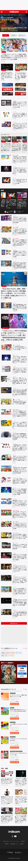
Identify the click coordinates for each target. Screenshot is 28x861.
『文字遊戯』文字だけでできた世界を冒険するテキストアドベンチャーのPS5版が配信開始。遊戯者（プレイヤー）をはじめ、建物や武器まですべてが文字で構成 (20, 602)
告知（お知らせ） (16, 510)
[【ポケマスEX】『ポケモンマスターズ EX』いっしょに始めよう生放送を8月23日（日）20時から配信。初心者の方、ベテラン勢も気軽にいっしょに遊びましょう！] (6, 513)
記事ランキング (22, 35)
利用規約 (23, 841)
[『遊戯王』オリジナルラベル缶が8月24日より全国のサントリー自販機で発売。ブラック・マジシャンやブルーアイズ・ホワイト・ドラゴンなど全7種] (6, 103)
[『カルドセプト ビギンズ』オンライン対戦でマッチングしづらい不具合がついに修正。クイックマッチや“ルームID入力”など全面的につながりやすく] (6, 567)
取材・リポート (5, 328)
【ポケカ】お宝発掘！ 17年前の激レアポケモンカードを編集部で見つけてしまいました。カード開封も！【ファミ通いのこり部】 (20, 536)
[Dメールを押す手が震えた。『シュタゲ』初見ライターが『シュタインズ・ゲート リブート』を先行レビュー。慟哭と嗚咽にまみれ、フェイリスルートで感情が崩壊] (6, 139)
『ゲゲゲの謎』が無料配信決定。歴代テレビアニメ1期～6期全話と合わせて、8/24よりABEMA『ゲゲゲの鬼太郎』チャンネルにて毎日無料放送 (20, 436)
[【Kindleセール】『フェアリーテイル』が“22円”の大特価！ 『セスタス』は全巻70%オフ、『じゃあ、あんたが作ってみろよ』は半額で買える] (21, 792)
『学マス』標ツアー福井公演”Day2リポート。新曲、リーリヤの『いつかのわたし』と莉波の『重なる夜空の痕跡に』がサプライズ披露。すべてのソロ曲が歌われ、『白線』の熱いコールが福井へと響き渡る (20, 359)
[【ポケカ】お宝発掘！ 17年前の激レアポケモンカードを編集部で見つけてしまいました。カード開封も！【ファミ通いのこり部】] (6, 535)
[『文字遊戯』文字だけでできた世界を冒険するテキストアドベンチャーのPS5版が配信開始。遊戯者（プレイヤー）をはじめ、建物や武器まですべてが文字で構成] (6, 601)
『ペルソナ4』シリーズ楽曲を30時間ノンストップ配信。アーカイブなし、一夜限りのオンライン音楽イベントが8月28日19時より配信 (20, 425)
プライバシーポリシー (15, 841)
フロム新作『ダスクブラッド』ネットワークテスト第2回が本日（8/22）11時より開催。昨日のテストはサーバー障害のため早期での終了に (20, 170)
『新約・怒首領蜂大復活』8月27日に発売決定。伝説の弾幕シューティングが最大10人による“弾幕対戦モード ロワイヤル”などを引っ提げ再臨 (20, 307)
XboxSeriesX (11, 655)
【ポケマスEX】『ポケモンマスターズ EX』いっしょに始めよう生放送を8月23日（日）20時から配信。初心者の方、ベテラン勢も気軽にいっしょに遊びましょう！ (20, 514)
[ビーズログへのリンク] (18, 852)
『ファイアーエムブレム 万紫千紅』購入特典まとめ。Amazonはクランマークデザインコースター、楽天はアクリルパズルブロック (7, 781)
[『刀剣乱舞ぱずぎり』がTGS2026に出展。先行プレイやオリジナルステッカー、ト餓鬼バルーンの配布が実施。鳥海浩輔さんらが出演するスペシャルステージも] (6, 446)
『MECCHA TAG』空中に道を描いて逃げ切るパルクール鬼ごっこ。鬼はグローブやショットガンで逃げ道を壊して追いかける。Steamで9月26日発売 (20, 470)
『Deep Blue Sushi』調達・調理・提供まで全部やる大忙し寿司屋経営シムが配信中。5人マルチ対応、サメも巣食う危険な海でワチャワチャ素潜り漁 (14, 293)
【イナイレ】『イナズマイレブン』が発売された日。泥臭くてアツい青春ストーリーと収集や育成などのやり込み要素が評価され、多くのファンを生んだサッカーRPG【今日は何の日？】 (20, 231)
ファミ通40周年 (17, 345)
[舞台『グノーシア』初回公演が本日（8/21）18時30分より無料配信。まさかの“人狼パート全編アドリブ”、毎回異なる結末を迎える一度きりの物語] (6, 490)
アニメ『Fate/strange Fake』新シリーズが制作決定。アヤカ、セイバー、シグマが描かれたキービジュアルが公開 (20, 181)
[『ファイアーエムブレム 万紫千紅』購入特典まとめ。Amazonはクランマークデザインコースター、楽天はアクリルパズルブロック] (7, 773)
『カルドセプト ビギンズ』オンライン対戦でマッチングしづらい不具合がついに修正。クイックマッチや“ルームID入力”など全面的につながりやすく (20, 568)
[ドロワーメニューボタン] (1, 11)
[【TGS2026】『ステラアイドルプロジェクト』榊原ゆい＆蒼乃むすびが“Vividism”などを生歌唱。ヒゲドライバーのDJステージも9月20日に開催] (22, 195)
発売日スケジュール (23, 15)
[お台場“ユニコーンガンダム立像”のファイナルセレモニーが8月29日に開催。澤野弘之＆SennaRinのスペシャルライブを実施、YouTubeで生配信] (6, 555)
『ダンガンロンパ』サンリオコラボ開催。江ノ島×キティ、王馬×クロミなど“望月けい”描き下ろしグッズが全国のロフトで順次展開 (20, 370)
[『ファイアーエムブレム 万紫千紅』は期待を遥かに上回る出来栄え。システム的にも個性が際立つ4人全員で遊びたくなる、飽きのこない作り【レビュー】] (7, 810)
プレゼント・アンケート (17, 477)
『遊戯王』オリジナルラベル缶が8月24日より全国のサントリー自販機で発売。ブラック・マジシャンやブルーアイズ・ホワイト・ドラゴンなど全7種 (20, 104)
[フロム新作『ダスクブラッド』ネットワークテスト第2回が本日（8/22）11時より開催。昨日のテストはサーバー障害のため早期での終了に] (6, 169)
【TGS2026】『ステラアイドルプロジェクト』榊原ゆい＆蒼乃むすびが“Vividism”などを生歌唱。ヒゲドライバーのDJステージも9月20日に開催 (22, 203)
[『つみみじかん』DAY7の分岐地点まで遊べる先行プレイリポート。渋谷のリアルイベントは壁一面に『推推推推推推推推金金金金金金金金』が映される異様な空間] (14, 321)
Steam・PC (4, 655)
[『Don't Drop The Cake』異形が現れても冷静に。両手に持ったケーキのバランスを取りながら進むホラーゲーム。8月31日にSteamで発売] (7, 67)
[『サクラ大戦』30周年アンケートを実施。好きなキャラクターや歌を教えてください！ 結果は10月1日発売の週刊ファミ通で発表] (6, 480)
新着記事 (13, 35)
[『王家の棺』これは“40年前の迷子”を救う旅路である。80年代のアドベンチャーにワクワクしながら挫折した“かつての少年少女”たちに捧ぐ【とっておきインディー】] (6, 157)
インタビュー (15, 141)
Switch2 (5, 15)
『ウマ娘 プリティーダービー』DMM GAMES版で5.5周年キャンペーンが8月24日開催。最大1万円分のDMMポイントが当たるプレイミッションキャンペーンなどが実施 (14, 56)
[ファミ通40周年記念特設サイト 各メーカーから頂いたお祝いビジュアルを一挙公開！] (6, 347)
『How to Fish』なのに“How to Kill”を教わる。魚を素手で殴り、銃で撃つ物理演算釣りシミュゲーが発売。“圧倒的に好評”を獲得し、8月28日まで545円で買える (20, 265)
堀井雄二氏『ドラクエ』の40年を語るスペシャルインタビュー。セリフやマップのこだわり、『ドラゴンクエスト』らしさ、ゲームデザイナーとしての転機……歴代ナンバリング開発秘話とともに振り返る (7, 800)
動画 (2, 190)
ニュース (3, 25)
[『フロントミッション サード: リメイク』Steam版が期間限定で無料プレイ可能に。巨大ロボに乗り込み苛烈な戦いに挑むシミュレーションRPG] (6, 612)
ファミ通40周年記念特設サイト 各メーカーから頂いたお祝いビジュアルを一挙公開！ (20, 348)
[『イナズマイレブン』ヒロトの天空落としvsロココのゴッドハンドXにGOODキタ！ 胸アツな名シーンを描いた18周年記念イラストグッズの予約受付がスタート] (6, 124)
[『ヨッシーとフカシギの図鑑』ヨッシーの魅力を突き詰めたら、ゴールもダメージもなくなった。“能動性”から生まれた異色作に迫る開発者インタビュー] (21, 810)
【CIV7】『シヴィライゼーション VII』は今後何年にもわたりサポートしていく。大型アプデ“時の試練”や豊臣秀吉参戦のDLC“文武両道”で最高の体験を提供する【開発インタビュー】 (16, 147)
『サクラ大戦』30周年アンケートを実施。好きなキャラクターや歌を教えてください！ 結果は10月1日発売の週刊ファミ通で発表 (20, 481)
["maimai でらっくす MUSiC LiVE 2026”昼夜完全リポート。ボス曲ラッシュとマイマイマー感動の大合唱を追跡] (6, 545)
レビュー (3, 141)
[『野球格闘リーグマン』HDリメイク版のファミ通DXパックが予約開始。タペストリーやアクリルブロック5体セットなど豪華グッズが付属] (6, 252)
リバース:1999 (17, 399)
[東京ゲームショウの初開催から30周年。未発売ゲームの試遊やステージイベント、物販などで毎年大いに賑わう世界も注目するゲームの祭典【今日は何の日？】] (6, 241)
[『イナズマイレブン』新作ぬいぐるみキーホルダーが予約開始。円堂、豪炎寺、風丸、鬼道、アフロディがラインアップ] (6, 114)
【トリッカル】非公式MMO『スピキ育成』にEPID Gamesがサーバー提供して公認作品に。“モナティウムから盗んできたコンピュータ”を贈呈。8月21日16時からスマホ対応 (20, 591)
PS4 (20, 652)
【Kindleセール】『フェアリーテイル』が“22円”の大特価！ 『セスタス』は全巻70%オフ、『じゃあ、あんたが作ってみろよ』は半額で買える (21, 800)
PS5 (12, 15)
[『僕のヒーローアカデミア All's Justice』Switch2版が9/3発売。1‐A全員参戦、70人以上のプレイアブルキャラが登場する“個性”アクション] (6, 457)
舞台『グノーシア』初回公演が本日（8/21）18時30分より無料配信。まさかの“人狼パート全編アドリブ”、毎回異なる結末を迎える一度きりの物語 (20, 491)
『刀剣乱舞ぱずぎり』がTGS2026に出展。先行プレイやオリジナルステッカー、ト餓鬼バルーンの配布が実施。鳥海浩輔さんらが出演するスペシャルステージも (20, 447)
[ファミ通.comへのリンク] (14, 12)
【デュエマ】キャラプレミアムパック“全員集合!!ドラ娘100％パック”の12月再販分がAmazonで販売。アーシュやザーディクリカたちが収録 (20, 525)
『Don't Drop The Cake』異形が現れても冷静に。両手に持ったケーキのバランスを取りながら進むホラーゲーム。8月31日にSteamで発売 (7, 76)
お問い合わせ (6, 841)
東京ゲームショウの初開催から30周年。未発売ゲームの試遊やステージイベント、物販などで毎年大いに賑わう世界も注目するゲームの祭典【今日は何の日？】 (20, 242)
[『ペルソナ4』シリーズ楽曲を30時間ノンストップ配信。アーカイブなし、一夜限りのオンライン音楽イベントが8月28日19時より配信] (6, 423)
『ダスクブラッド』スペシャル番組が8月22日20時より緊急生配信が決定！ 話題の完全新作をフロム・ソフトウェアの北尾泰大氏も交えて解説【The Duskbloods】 (14, 28)
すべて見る (25, 190)
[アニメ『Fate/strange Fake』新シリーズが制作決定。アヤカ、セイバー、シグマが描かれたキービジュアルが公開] (6, 180)
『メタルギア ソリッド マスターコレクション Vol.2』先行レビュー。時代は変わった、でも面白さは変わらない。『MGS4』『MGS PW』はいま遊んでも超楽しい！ (20, 579)
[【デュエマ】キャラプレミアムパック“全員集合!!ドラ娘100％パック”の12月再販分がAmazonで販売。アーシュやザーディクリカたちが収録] (6, 524)
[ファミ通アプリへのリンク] (10, 852)
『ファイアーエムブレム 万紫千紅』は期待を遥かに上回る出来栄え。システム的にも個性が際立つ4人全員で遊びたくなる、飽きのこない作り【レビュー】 (7, 818)
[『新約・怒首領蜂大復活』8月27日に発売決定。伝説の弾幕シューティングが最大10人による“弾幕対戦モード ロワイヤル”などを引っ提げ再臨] (6, 305)
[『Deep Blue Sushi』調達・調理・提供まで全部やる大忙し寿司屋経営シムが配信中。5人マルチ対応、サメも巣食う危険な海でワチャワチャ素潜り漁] (14, 279)
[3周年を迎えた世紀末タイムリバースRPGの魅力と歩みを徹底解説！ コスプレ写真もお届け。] (6, 401)
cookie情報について (14, 843)
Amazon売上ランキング (8, 689)
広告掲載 (21, 843)
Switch (8, 15)
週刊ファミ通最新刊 (7, 662)
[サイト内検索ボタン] (26, 11)
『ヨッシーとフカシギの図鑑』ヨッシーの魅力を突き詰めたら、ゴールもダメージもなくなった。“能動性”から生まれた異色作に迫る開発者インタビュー (20, 818)
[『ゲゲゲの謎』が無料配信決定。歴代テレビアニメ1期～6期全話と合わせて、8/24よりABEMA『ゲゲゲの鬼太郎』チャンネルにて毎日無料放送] (6, 434)
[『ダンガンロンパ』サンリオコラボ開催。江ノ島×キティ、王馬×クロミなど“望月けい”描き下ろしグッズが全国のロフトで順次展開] (6, 369)
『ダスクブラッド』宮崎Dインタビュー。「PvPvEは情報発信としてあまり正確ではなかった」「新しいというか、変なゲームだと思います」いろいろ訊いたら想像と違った (21, 781)
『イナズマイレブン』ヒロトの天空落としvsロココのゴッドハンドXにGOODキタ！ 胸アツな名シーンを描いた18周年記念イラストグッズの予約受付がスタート (20, 126)
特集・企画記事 (15, 155)
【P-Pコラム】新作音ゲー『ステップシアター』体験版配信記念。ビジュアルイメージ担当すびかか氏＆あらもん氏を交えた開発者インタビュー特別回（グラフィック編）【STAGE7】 (20, 413)
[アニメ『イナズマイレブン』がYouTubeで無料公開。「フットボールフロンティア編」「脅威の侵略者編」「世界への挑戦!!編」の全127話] (21, 67)
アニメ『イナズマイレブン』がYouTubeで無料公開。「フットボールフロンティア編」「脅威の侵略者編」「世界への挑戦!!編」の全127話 (20, 76)
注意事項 (6, 843)
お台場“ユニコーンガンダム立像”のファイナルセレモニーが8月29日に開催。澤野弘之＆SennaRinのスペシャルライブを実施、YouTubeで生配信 (20, 557)
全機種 (3, 652)
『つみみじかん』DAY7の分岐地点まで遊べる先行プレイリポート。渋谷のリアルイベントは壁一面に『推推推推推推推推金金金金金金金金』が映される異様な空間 (14, 335)
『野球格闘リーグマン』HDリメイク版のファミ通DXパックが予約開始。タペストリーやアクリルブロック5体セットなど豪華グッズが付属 (20, 254)
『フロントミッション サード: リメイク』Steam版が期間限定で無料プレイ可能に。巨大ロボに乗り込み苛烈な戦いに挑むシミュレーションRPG (20, 614)
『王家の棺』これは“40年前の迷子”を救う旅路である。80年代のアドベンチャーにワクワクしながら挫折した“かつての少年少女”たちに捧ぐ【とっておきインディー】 (20, 159)
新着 (1, 15)
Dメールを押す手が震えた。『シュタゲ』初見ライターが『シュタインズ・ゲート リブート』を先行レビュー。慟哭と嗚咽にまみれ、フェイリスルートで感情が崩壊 (6, 147)
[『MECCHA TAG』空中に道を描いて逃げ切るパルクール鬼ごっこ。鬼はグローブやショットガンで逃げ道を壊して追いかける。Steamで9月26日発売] (6, 468)
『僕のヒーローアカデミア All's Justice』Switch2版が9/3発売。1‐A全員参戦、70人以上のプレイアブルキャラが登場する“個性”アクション (20, 459)
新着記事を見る (14, 623)
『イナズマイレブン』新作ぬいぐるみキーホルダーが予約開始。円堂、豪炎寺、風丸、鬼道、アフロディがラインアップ (20, 115)
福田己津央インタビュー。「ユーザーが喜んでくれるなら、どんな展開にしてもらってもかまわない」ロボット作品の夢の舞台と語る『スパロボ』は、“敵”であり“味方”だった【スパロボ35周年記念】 (20, 503)
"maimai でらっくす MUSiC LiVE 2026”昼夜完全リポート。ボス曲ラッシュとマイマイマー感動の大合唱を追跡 (20, 546)
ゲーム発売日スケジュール (9, 648)
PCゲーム (16, 15)
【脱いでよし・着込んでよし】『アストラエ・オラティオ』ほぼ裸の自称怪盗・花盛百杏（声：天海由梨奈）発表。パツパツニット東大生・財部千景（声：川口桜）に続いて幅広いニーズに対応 (20, 380)
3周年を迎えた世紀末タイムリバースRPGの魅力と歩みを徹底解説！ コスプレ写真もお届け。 (19, 402)
